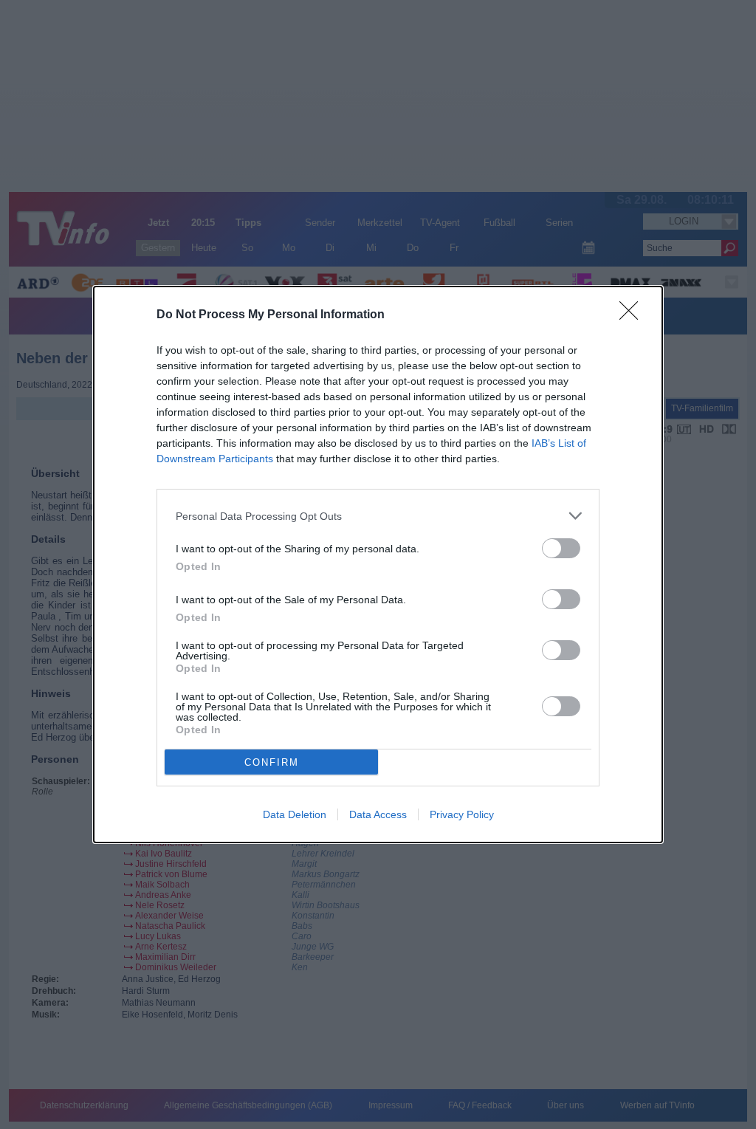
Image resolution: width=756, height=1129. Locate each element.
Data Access (378, 814)
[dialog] (378, 564)
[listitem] (378, 516)
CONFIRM (271, 762)
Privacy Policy (462, 814)
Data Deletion (294, 814)
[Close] (633, 315)
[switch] (561, 548)
